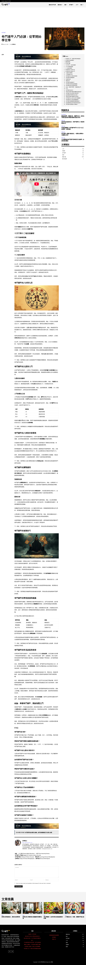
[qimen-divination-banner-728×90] (36, 56)
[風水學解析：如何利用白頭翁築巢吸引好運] (53, 908)
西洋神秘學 (63, 114)
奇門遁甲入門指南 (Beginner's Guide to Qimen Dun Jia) (28, 855)
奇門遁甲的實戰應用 (70, 77)
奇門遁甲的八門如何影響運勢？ (72, 99)
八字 (65, 915)
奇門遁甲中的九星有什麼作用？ (72, 93)
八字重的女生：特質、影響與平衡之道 (74, 917)
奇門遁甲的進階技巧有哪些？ (72, 104)
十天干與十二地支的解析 (70, 64)
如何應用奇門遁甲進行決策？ (72, 94)
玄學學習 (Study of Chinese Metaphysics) (24, 858)
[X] (6, 61)
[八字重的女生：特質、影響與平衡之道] (74, 908)
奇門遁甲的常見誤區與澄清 (71, 85)
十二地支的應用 (68, 68)
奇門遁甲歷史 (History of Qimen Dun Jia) (24, 857)
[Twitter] (12, 951)
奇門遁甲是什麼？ (69, 90)
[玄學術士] (17, 845)
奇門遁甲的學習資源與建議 (71, 83)
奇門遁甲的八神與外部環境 (71, 76)
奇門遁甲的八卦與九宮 (70, 69)
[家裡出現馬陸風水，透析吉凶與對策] (11, 908)
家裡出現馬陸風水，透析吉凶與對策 (11, 917)
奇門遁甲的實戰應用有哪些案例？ (73, 101)
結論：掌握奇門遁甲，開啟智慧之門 (73, 87)
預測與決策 (68, 79)
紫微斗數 (63, 120)
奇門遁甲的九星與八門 (70, 71)
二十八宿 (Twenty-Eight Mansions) (26, 853)
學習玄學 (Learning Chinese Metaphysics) (45, 857)
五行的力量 (67, 63)
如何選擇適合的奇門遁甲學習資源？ (73, 102)
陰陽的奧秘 (67, 61)
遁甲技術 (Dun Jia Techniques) (43, 858)
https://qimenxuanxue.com (27, 842)
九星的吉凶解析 (69, 72)
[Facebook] (6, 58)
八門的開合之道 (69, 74)
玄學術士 (14, 44)
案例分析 (68, 80)
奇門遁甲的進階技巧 (70, 82)
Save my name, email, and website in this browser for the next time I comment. (33, 883)
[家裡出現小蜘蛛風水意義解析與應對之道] (32, 908)
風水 (2, 915)
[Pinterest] (6, 64)
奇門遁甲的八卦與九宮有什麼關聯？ (73, 98)
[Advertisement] (43, 17)
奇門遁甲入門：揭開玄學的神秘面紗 (72, 58)
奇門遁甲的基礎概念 (69, 60)
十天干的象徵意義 (69, 66)
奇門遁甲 (4, 32)
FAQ (67, 88)
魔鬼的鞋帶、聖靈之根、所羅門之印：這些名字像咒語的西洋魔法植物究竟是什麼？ (72, 116)
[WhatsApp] (6, 67)
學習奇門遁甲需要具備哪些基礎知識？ (74, 91)
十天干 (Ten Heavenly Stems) (42, 853)
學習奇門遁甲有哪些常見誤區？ (72, 96)
